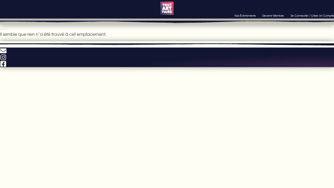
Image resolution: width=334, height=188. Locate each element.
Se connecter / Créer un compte (312, 15)
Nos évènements (245, 15)
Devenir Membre (273, 15)
